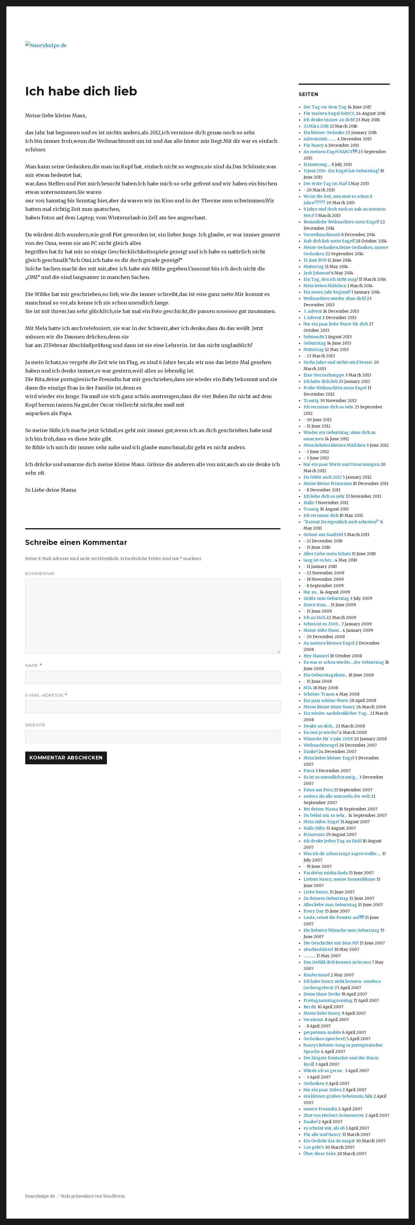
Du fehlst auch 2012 (323, 477)
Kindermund (317, 975)
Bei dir (310, 1007)
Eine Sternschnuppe (324, 375)
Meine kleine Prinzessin (328, 483)
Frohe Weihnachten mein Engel (335, 388)
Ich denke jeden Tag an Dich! (333, 841)
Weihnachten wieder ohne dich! (335, 298)
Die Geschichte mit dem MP (331, 943)
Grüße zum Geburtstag (326, 598)
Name (33, 665)
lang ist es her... (319, 560)
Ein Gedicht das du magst (329, 1141)
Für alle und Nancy (322, 1134)
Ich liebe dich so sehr (324, 496)
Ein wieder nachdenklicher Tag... (336, 713)
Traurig (311, 400)
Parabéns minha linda (326, 873)
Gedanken (314, 1083)
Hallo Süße (314, 828)
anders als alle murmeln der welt (337, 796)
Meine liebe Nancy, (322, 1013)
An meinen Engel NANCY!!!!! (330, 151)
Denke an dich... (319, 726)
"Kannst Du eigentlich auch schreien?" (341, 522)
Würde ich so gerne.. (324, 1070)
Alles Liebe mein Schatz (327, 553)
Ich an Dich (314, 617)
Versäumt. (314, 1019)
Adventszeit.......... (320, 139)
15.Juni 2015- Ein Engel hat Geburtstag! (341, 171)
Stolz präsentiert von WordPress (92, 1196)
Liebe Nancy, (316, 892)
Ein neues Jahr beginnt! (327, 292)
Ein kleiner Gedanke (324, 132)
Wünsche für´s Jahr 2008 (328, 739)
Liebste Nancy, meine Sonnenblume (340, 879)
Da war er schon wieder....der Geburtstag (344, 662)
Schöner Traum (319, 694)
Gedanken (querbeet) (325, 1038)
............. (309, 955)
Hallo (309, 502)
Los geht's (314, 1147)
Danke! (310, 751)
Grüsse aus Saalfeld (324, 534)
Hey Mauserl (316, 656)
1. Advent (312, 317)
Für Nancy (314, 145)
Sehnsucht (314, 336)
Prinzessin (314, 834)
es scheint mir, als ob (324, 1128)
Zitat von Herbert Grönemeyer (334, 1115)
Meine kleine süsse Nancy (329, 707)
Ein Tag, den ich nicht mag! (331, 279)
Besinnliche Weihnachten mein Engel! (341, 222)
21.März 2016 (316, 126)
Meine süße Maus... (322, 630)
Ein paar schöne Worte (326, 700)
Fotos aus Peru (318, 790)
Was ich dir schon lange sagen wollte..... (342, 853)
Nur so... (311, 592)
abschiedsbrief (318, 949)
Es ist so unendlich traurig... (331, 777)
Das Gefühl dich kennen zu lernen (337, 962)
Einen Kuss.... (317, 604)
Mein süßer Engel (322, 821)
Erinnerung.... (317, 164)
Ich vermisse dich (321, 515)
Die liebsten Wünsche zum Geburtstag (341, 930)
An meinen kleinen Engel (329, 643)
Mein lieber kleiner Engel (329, 758)
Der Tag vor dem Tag (325, 107)
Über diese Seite (320, 1153)
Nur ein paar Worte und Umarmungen (341, 464)
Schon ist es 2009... (322, 624)
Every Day (314, 911)
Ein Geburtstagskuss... (326, 675)
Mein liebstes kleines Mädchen (334, 445)
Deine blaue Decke (322, 994)
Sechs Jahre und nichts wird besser (338, 362)
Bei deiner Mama (321, 809)
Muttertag (314, 266)
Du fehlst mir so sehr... (325, 815)
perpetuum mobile (322, 1032)
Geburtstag (315, 343)
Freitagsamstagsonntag (328, 1000)
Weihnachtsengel (321, 745)
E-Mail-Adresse (46, 695)
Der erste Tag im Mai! (325, 183)
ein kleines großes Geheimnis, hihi (338, 1096)
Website (35, 724)
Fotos (309, 770)
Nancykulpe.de (40, 1196)
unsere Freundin (320, 1109)
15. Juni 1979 (315, 260)
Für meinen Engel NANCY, (329, 113)
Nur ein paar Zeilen (322, 1090)
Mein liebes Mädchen (325, 285)
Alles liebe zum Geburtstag (330, 904)
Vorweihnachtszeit (322, 234)
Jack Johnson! (317, 273)
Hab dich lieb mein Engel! (329, 241)
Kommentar (39, 573)
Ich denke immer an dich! (329, 119)
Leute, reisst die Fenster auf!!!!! (334, 917)
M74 (308, 687)
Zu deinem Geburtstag (326, 898)
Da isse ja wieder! (321, 732)
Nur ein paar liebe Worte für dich (336, 324)
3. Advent (313, 311)
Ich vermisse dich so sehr (329, 407)
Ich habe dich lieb (321, 381)
